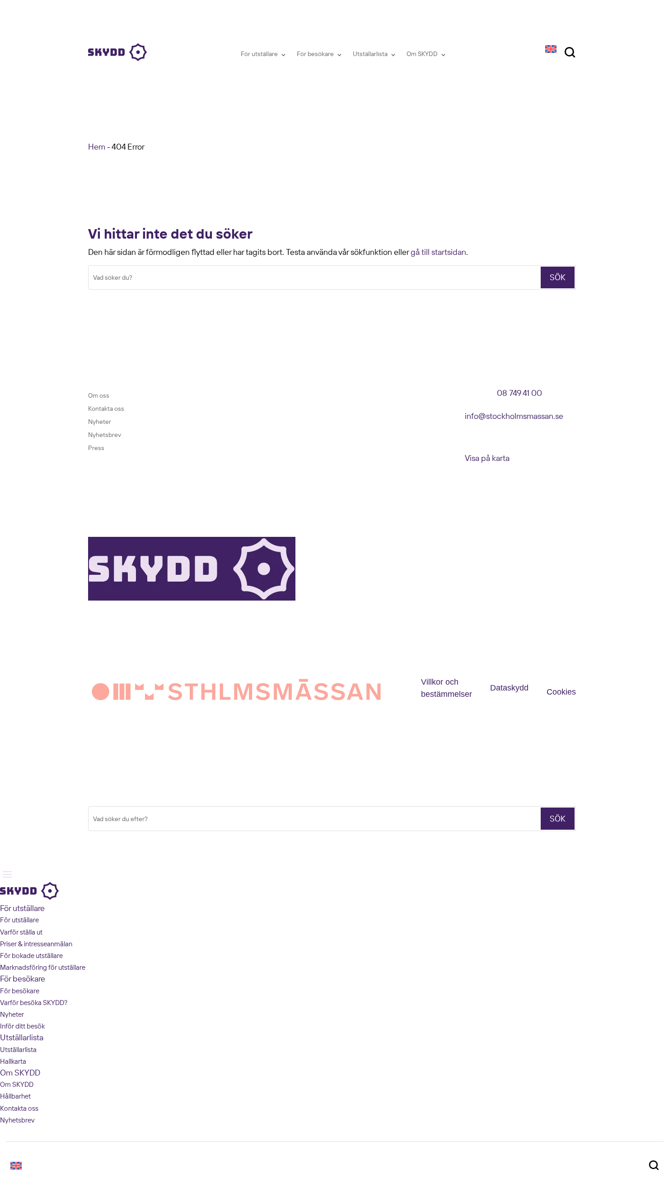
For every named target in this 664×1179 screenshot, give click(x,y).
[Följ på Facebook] (221, 394)
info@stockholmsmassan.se (514, 416)
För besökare (315, 54)
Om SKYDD (422, 54)
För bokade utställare (31, 955)
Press (96, 448)
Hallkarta (13, 1061)
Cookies (561, 691)
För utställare (259, 54)
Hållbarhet (15, 1096)
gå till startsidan (438, 252)
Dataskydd (509, 687)
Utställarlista (370, 54)
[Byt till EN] (550, 48)
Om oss (98, 395)
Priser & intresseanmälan (36, 943)
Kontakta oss (106, 408)
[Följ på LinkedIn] (239, 394)
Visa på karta (487, 458)
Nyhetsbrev (104, 435)
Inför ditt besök (22, 1026)
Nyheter (99, 422)
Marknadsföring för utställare (42, 967)
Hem (96, 146)
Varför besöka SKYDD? (34, 1002)
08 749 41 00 (519, 393)
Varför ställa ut (21, 932)
